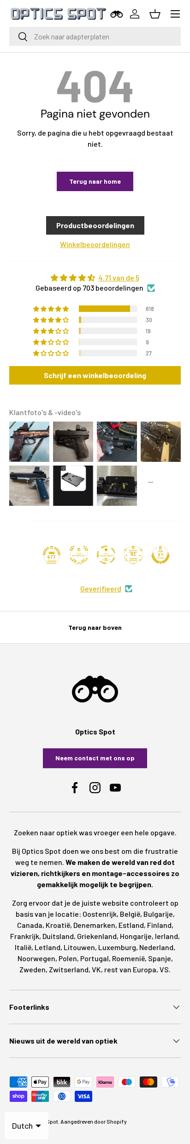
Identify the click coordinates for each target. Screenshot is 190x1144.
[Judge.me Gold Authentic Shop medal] (79, 554)
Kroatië (58, 924)
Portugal (94, 958)
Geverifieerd (100, 588)
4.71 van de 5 (118, 277)
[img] (95, 278)
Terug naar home (95, 181)
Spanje (159, 958)
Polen (68, 958)
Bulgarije (158, 913)
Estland (131, 924)
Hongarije (136, 936)
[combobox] (95, 36)
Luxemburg (117, 947)
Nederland (156, 947)
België (130, 913)
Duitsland (58, 936)
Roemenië (128, 958)
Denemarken (94, 924)
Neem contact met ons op (95, 758)
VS (164, 969)
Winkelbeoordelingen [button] (95, 244)
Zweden (32, 969)
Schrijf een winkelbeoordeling (95, 375)
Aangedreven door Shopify (93, 1121)
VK (96, 969)
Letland (47, 947)
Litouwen (79, 947)
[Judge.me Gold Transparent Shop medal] (106, 554)
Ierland (166, 936)
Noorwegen (36, 958)
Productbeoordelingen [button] (95, 225)
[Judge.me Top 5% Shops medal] (160, 554)
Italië (23, 947)
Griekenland (97, 936)
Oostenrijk (100, 913)
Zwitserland (69, 969)
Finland (159, 924)
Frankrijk (24, 936)
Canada (29, 924)
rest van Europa (130, 969)
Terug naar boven (95, 627)
